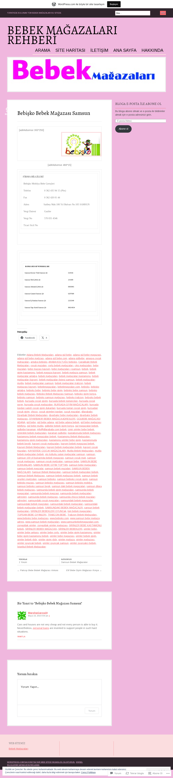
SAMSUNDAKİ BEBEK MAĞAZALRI (64, 507)
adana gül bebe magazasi (87, 354)
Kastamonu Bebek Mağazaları (74, 436)
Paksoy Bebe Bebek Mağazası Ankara (37, 570)
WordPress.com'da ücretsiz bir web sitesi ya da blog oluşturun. (41, 762)
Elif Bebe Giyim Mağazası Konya (84, 570)
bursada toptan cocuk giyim (71, 408)
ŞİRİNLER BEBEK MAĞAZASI (41, 529)
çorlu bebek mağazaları (60, 365)
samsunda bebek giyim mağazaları (55, 489)
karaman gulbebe (57, 433)
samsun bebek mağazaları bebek (80, 472)
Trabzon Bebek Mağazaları (82, 514)
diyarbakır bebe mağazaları (63, 415)
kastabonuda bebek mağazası (84, 433)
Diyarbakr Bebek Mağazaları (32, 415)
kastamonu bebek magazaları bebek (36, 436)
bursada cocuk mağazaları (38, 404)
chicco (34, 411)
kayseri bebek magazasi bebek (77, 443)
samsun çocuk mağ (75, 458)
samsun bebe (71, 461)
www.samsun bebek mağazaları (42, 521)
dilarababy (86, 411)
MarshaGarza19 (37, 612)
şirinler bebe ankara (28, 532)
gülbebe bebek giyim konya (59, 426)
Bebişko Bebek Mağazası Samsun (53, 113)
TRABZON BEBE (57, 514)
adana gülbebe (76, 358)
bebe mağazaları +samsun (66, 369)
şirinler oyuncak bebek (29, 543)
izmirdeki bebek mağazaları (32, 433)
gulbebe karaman (26, 429)
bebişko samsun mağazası (50, 397)
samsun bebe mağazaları (82, 465)
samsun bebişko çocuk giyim (72, 479)
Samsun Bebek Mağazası (31, 475)
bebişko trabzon (75, 397)
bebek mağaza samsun (74, 372)
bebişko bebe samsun (76, 390)
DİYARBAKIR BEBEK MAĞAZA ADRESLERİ (52, 418)
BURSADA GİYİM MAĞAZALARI (71, 404)
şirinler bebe (90, 529)
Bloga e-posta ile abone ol (138, 104)
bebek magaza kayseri (48, 372)
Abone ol (123, 128)
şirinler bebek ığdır (27, 539)
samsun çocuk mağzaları (49, 461)
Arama (42, 50)
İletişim (99, 50)
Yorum (91, 710)
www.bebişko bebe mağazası (32, 518)
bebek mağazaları (48, 376)
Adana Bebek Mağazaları (40, 354)
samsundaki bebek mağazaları (66, 504)
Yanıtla (21, 637)
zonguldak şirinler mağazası (52, 525)
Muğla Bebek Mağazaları (80, 450)
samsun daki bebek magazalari (68, 486)
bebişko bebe (33, 390)
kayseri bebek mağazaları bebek (64, 447)
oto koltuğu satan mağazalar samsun (65, 454)
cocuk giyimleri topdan (51, 411)
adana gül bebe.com (56, 358)
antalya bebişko (39, 362)
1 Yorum (23, 562)
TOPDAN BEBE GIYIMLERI (31, 514)
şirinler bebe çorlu (49, 532)
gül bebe (31, 422)
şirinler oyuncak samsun (56, 543)
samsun (90, 454)
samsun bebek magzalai (30, 468)
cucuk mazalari (72, 411)
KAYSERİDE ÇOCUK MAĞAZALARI (47, 450)
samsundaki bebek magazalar (77, 500)
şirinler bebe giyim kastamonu (76, 532)
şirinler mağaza (66, 539)
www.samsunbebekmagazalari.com (79, 521)
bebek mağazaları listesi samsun (57, 379)
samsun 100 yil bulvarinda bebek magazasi (40, 458)
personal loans (41, 628)
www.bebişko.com (59, 518)
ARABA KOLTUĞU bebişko (62, 362)
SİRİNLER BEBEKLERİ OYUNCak (48, 511)
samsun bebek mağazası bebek (63, 475)
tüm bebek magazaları (79, 511)
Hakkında (152, 50)
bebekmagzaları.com (69, 386)
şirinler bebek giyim (86, 536)
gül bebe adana (45, 422)
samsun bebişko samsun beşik (33, 486)
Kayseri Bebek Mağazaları (31, 447)
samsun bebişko (47, 479)
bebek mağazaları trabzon (69, 383)
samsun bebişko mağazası (49, 482)
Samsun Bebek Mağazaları (46, 472)
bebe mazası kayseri (39, 369)
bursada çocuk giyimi (36, 401)
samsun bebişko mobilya (79, 482)
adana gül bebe (63, 354)
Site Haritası (70, 50)
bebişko (85, 386)
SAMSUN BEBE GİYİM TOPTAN (50, 465)
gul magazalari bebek (86, 426)
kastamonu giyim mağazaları (32, 440)
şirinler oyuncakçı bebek (83, 543)
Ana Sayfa (125, 50)
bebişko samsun (26, 397)
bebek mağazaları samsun (39, 383)
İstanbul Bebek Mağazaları (31, 546)
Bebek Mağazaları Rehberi (62, 35)
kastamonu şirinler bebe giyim (65, 440)
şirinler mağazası (85, 539)
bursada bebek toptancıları (63, 401)
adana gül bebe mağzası (30, 358)
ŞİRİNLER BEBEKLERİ (70, 529)
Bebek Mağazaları (18, 748)
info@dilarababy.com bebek (52, 429)
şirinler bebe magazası (62, 536)
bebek (85, 369)
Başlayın (114, 4)
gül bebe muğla (35, 426)
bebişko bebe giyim (52, 390)
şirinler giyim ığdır (47, 539)
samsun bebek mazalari (57, 468)
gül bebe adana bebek (67, 422)
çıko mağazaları (83, 365)
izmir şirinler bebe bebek (81, 429)
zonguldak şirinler (26, 525)
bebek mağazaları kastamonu (75, 376)
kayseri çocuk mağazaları (45, 443)
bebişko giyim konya (85, 394)
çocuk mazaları (39, 365)
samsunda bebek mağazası (43, 497)
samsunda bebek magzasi (44, 493)
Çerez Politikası (88, 772)
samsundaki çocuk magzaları (43, 500)
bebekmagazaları (47, 386)
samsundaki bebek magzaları (33, 504)
